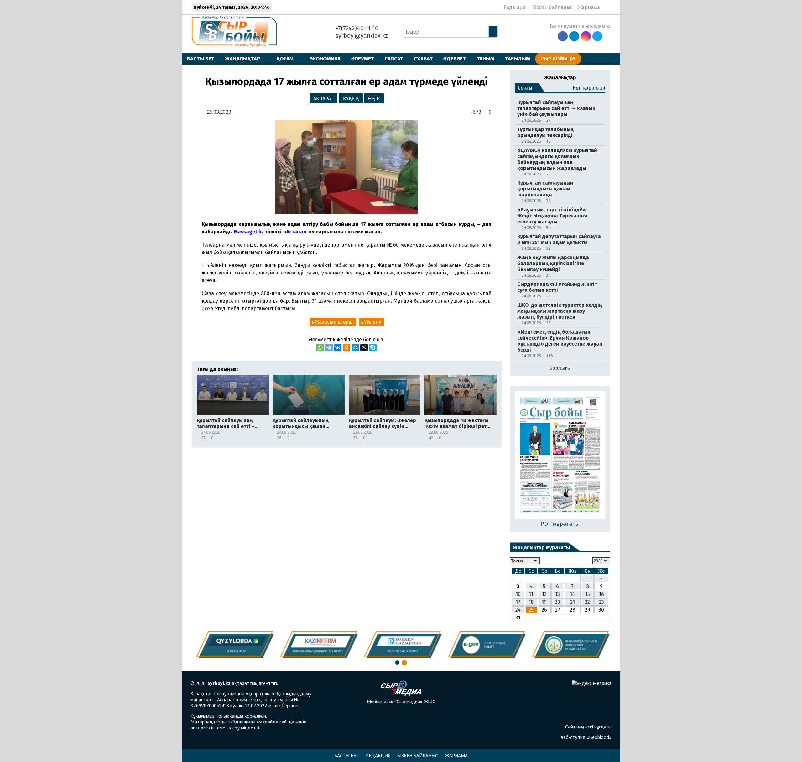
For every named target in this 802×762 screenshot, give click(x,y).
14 (572, 594)
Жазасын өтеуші (334, 322)
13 (557, 594)
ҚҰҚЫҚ (351, 99)
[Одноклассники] (346, 347)
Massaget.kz (249, 232)
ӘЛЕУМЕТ (362, 58)
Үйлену (372, 322)
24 (518, 610)
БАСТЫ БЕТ (200, 58)
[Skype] (373, 347)
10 (518, 594)
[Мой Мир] (355, 347)
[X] (364, 347)
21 (572, 602)
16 (601, 594)
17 (518, 602)
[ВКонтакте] (337, 347)
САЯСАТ (393, 58)
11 (531, 594)
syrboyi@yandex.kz (361, 35)
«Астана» (294, 232)
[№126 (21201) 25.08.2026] (560, 455)
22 (587, 602)
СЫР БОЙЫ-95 (558, 58)
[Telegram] (329, 347)
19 (544, 602)
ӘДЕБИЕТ (454, 58)
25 (531, 610)
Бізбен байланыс (552, 7)
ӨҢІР (374, 99)
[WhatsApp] (320, 347)
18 (531, 602)
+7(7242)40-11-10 (356, 28)
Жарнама (589, 7)
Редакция (515, 7)
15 (587, 594)
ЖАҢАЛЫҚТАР (242, 58)
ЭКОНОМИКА (325, 58)
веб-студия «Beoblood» (586, 737)
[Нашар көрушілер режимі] (606, 7)
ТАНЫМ (485, 58)
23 (601, 602)
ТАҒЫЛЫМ (517, 58)
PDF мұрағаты (560, 523)
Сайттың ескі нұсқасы (588, 727)
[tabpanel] (570, 644)
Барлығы (560, 368)
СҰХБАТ (423, 58)
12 (544, 594)
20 (557, 602)
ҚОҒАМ (285, 58)
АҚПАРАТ (323, 99)
